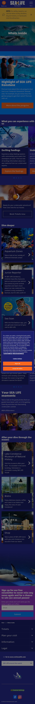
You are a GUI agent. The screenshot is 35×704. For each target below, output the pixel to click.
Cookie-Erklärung (8, 353)
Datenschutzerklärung (18, 353)
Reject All (17, 363)
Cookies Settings (17, 358)
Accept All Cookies (17, 368)
